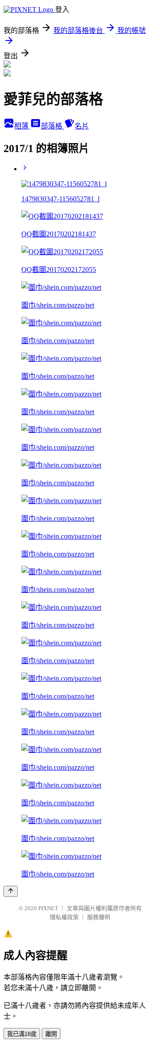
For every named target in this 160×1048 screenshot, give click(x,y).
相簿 (22, 126)
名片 (82, 126)
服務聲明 (98, 917)
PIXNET (48, 908)
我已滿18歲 (21, 1034)
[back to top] (11, 891)
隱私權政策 (64, 917)
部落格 (52, 126)
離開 (51, 1034)
